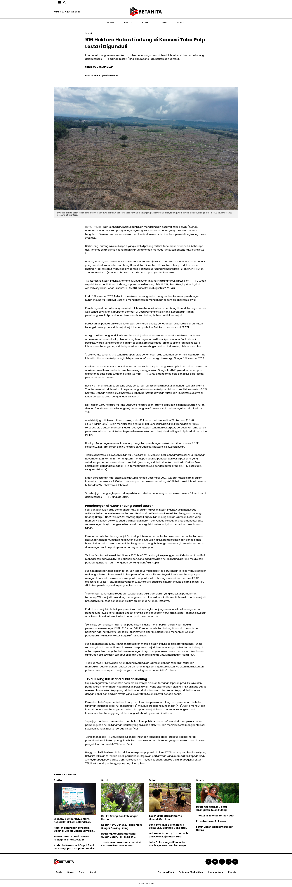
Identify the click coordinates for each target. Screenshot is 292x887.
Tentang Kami (166, 872)
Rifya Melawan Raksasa (211, 821)
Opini (164, 22)
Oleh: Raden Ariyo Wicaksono (101, 75)
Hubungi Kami (215, 872)
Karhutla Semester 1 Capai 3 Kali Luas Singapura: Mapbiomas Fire (74, 847)
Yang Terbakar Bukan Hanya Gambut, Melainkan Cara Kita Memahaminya (167, 828)
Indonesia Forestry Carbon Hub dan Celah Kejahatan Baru (168, 835)
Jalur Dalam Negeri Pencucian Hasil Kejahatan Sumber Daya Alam (167, 845)
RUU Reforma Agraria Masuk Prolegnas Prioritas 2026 (71, 838)
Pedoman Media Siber (191, 872)
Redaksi (232, 872)
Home (110, 22)
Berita (128, 22)
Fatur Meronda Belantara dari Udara (214, 828)
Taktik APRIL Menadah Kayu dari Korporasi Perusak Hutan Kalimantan (121, 846)
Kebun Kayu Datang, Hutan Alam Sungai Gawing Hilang (121, 826)
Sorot (146, 22)
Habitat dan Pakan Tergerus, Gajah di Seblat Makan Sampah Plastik (73, 831)
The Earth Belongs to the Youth (215, 815)
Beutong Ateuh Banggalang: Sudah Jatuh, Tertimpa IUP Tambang (118, 837)
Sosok (181, 22)
